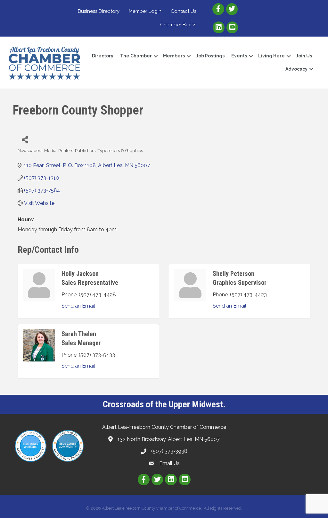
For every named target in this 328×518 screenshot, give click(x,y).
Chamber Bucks (178, 25)
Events (239, 55)
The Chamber (136, 55)
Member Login (145, 11)
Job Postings (210, 55)
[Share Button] (25, 139)
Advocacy (296, 69)
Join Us (304, 55)
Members (174, 55)
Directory (102, 55)
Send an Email (78, 306)
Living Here (271, 55)
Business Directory (98, 11)
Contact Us (183, 11)
